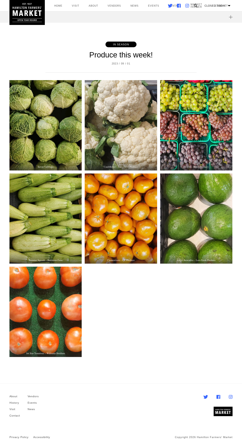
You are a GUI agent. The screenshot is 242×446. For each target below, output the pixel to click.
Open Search (196, 6)
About (93, 5)
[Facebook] (179, 6)
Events (153, 5)
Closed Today (215, 5)
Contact (14, 415)
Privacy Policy (19, 437)
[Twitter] (170, 6)
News (134, 5)
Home (58, 5)
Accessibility (41, 437)
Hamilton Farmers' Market (27, 12)
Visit (75, 5)
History (14, 402)
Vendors (114, 5)
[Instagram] (187, 6)
